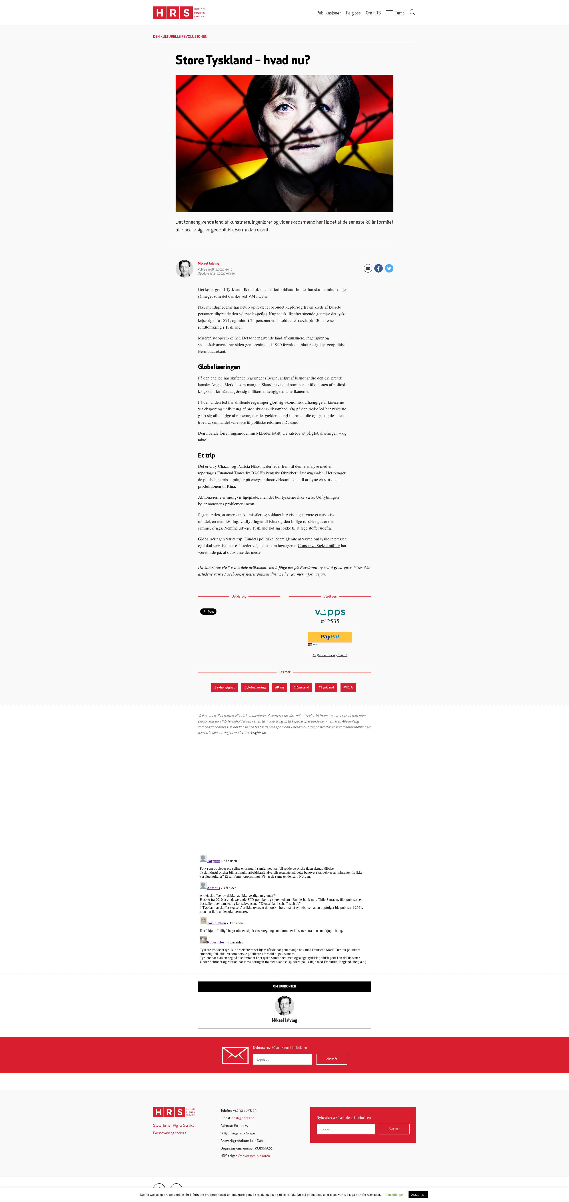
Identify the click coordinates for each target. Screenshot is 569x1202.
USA (349, 687)
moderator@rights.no (250, 733)
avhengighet (225, 687)
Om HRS (373, 13)
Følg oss (353, 13)
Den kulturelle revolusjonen (180, 37)
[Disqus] (284, 795)
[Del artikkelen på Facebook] (378, 268)
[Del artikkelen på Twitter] (389, 268)
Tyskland (327, 687)
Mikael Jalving (208, 263)
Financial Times (230, 473)
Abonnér (331, 1059)
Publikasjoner (329, 13)
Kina (280, 687)
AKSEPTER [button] (418, 1195)
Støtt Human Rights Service (173, 1126)
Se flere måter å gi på (328, 654)
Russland (302, 687)
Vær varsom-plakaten (254, 1156)
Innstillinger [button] (394, 1194)
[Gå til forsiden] (174, 1112)
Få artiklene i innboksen (280, 1048)
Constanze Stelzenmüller (319, 545)
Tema (400, 13)
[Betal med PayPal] (330, 637)
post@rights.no (243, 1118)
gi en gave (343, 567)
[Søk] (413, 12)
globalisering (256, 687)
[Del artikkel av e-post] (368, 268)
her (287, 574)
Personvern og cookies (169, 1133)
